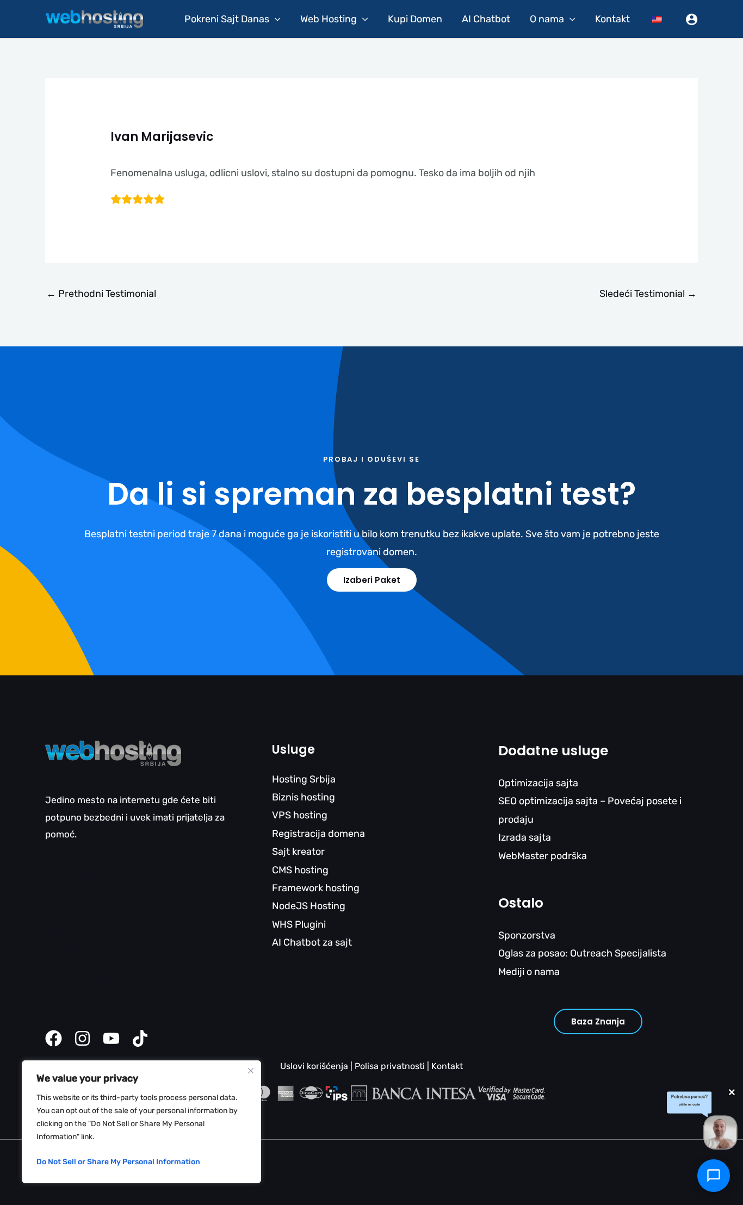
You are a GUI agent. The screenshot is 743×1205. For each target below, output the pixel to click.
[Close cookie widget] (250, 1070)
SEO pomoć (70, 946)
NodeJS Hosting (308, 906)
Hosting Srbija (304, 779)
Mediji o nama (529, 972)
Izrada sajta (524, 837)
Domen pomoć (76, 963)
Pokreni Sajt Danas (226, 19)
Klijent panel (71, 997)
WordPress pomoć (84, 894)
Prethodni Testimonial (101, 294)
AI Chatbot (486, 19)
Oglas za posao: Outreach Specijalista (582, 953)
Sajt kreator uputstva (90, 1014)
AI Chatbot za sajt (312, 942)
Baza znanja (598, 1021)
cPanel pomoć (75, 928)
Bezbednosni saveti (87, 980)
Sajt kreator (298, 852)
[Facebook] (53, 1038)
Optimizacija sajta (538, 783)
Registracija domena (318, 834)
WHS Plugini (299, 924)
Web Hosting (328, 19)
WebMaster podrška (542, 856)
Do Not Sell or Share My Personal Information (118, 1161)
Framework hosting (316, 888)
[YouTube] (111, 1038)
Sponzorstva (526, 935)
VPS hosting (299, 815)
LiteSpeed (67, 911)
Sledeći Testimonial (648, 294)
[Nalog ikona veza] (691, 19)
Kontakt (612, 19)
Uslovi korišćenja (314, 1066)
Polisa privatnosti (390, 1066)
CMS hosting (300, 870)
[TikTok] (140, 1038)
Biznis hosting (303, 797)
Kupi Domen (415, 19)
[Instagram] (82, 1038)
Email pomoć (72, 877)
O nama (547, 19)
